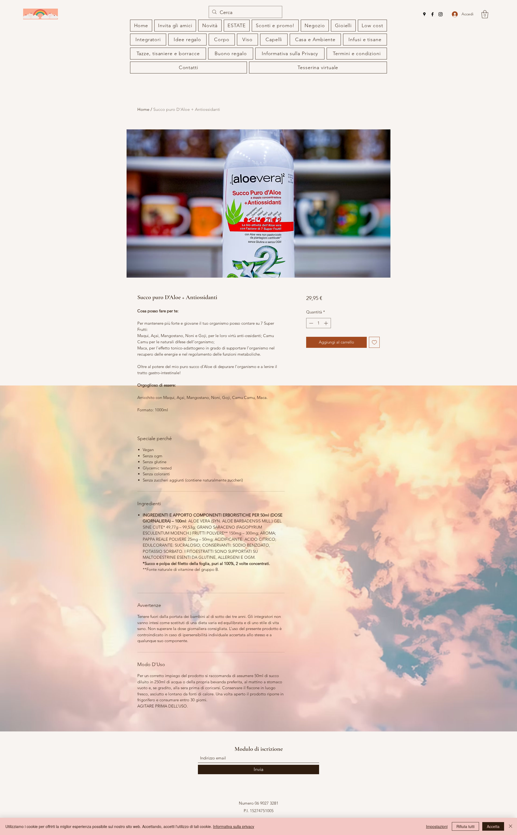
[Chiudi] (510, 826)
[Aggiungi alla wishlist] (374, 342)
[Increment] (326, 323)
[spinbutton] (318, 323)
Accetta (493, 826)
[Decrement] (310, 323)
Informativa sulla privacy (233, 826)
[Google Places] (424, 14)
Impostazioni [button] (437, 826)
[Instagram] (440, 14)
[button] (484, 14)
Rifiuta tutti (465, 826)
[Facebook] (432, 14)
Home (143, 109)
